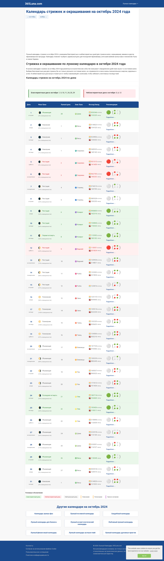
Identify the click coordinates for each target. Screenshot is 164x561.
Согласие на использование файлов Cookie (41, 549)
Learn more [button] (154, 551)
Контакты (29, 546)
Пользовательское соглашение (37, 552)
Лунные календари (129, 4)
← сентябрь (31, 17)
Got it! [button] (144, 556)
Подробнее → (110, 117)
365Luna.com (33, 3)
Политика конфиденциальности (37, 555)
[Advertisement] (82, 37)
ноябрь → (43, 17)
